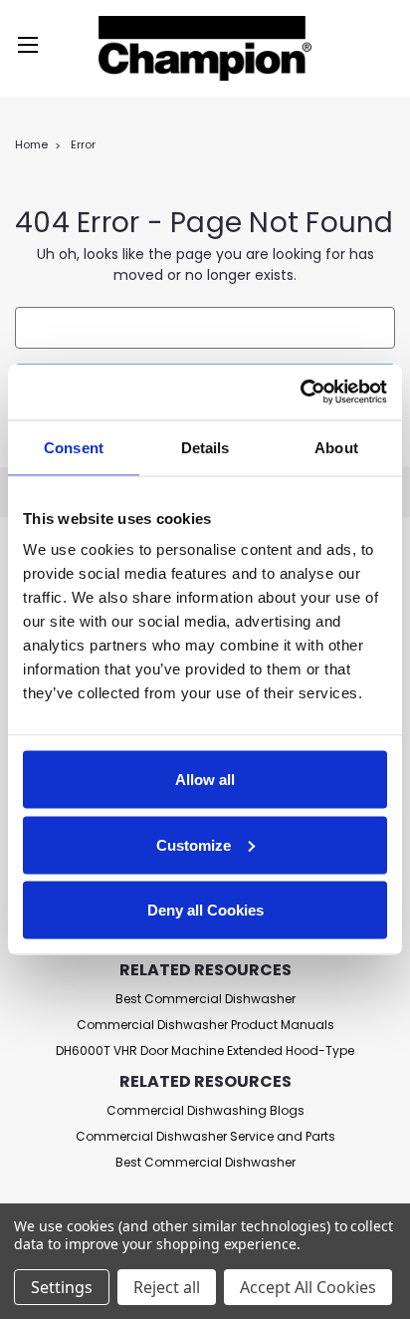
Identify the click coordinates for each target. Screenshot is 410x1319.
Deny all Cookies (205, 910)
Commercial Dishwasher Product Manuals (205, 1024)
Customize (193, 844)
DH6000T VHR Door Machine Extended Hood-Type (205, 1050)
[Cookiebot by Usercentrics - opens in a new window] (300, 392)
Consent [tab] (73, 446)
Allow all (205, 779)
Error (83, 144)
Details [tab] (205, 446)
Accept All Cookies (308, 1287)
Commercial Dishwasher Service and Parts (205, 1136)
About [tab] (336, 446)
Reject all (166, 1287)
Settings (62, 1287)
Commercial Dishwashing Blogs (205, 1110)
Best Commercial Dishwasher (205, 998)
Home (31, 144)
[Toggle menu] (27, 47)
